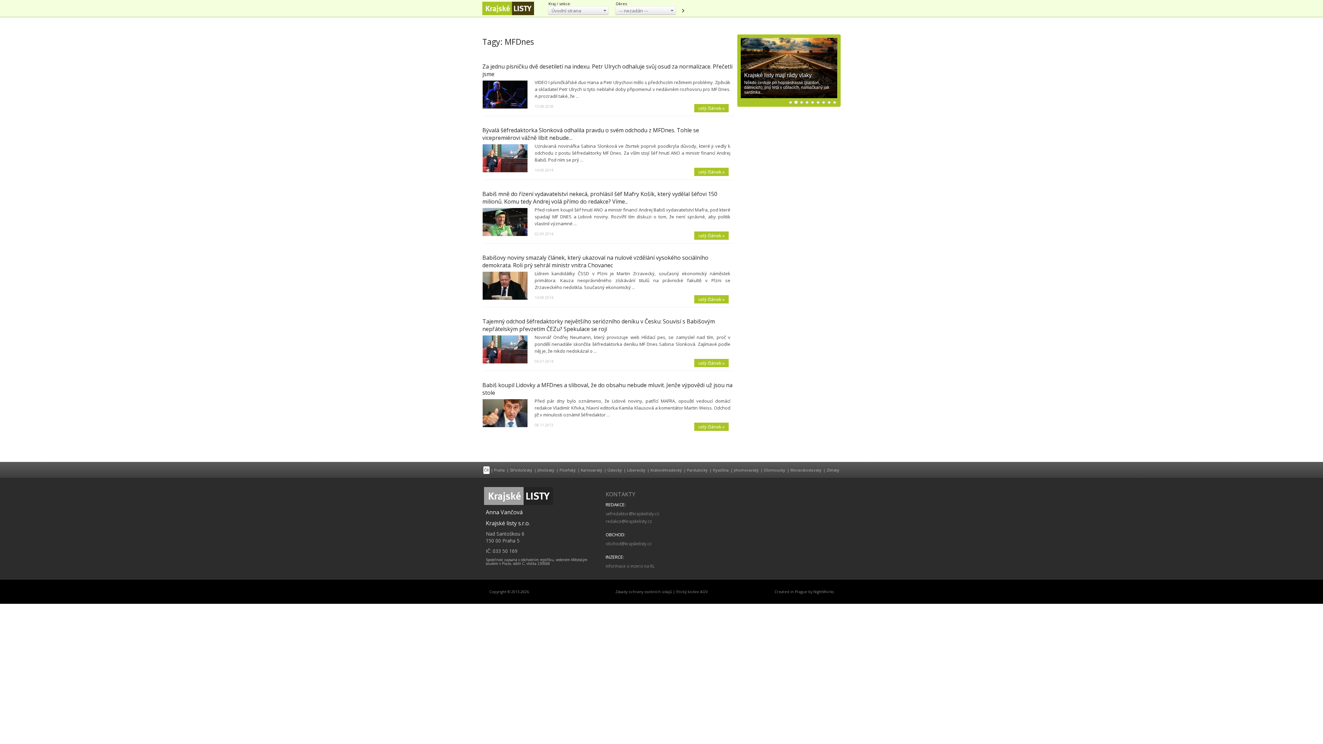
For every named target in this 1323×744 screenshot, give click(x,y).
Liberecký (636, 470)
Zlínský (833, 470)
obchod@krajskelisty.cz (629, 544)
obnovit (683, 10)
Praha (499, 470)
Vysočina (721, 470)
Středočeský (521, 470)
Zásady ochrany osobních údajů (643, 591)
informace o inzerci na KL (630, 566)
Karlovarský (591, 470)
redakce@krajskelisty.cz (629, 521)
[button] (578, 10)
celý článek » (711, 108)
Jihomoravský (746, 470)
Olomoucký (774, 470)
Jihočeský (545, 470)
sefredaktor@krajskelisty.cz (632, 514)
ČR (486, 470)
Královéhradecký (666, 470)
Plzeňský (568, 470)
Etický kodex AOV (692, 591)
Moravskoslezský (805, 470)
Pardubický (697, 470)
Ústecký (614, 470)
